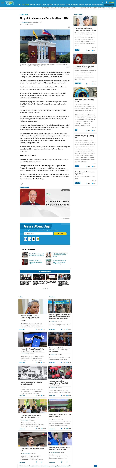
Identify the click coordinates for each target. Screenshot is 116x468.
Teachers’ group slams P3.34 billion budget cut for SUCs (31, 416)
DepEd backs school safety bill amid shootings (60, 415)
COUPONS (88, 5)
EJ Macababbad (24, 22)
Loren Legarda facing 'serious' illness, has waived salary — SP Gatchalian (59, 350)
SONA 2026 (54, 8)
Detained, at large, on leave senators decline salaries (84, 67)
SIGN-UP (60, 233)
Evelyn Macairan (54, 419)
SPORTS (56, 5)
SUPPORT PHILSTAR (109, 5)
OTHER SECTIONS (97, 5)
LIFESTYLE (74, 5)
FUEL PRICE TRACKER (73, 8)
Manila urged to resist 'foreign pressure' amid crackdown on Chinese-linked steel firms (59, 316)
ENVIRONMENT (110, 8)
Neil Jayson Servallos (55, 452)
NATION (38, 5)
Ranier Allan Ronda (26, 453)
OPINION (32, 5)
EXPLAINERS (93, 8)
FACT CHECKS (101, 8)
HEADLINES (25, 5)
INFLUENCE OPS (84, 8)
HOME (19, 5)
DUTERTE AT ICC (62, 8)
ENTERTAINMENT (65, 5)
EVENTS (81, 5)
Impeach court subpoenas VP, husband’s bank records (59, 448)
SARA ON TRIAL (46, 8)
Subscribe (111, 2)
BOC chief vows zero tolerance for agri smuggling (31, 383)
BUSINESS (50, 5)
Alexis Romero (25, 353)
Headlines (24, 15)
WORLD (44, 5)
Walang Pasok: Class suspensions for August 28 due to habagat (58, 383)
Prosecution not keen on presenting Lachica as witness (85, 29)
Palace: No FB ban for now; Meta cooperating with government (32, 350)
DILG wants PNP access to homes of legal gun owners (30, 317)
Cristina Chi (53, 321)
